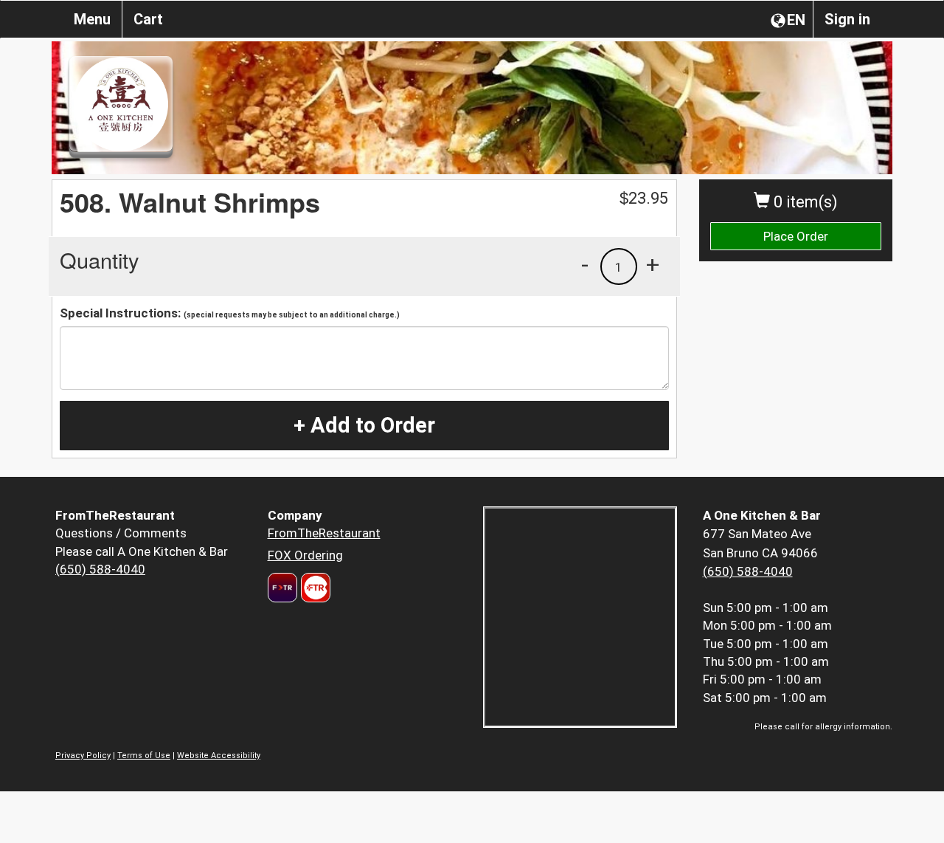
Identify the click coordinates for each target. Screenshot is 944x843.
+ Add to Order (364, 425)
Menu (92, 19)
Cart (148, 19)
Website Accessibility (218, 755)
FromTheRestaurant (324, 533)
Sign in (847, 19)
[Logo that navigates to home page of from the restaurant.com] (282, 587)
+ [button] (652, 264)
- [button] (585, 264)
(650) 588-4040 (100, 569)
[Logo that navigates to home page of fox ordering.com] (313, 587)
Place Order (795, 236)
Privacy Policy (83, 755)
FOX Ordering (305, 555)
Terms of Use (143, 755)
